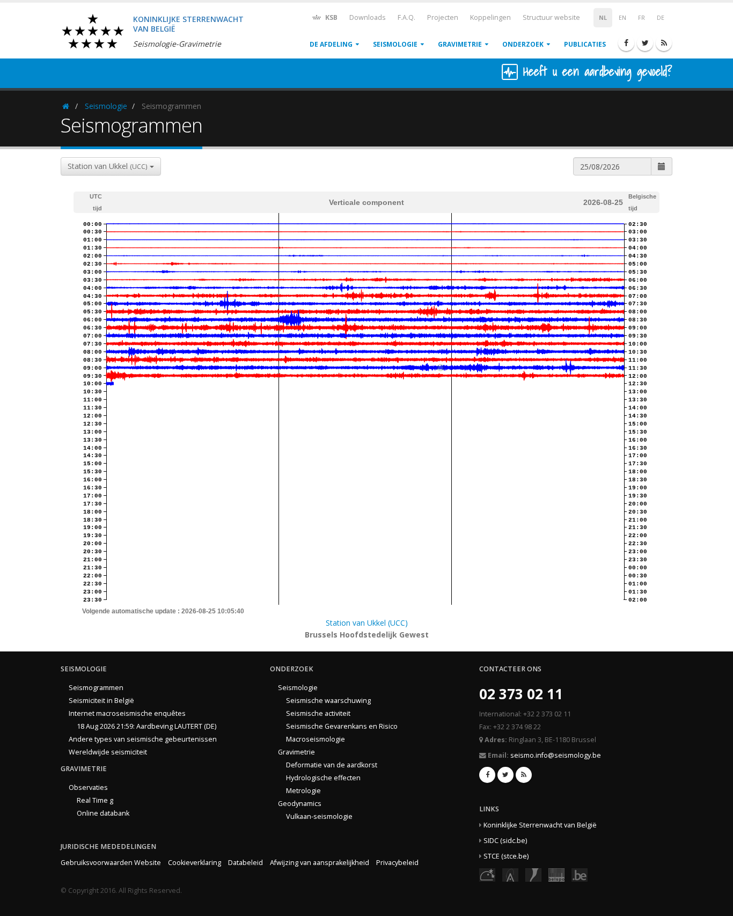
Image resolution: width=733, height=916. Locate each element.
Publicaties (585, 44)
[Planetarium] (487, 874)
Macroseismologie (315, 739)
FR (641, 17)
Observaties (88, 787)
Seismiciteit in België (101, 700)
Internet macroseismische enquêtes (127, 713)
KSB (331, 17)
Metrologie (303, 790)
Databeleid (245, 862)
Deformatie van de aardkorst (331, 765)
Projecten (442, 17)
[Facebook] (626, 43)
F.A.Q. (406, 17)
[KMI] (533, 874)
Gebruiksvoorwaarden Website (111, 862)
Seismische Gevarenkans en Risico (342, 726)
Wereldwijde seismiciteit (108, 752)
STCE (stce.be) (506, 856)
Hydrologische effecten (323, 777)
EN (622, 17)
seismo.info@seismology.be (555, 755)
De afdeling (331, 44)
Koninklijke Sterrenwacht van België (540, 825)
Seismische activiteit (318, 713)
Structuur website (551, 17)
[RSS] (664, 43)
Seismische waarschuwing (328, 700)
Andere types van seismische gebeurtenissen (143, 739)
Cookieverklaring (194, 862)
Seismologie (395, 44)
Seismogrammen (96, 687)
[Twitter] (645, 43)
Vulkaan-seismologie (319, 816)
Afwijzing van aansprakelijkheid (319, 862)
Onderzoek (523, 44)
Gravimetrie (460, 44)
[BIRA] (510, 874)
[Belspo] (556, 874)
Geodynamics (299, 803)
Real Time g (95, 800)
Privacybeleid (397, 862)
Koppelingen (490, 17)
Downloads (367, 17)
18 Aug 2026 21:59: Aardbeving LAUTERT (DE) (146, 726)
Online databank (103, 813)
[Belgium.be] (579, 874)
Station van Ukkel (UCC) (367, 623)
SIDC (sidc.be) (505, 840)
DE (660, 17)
